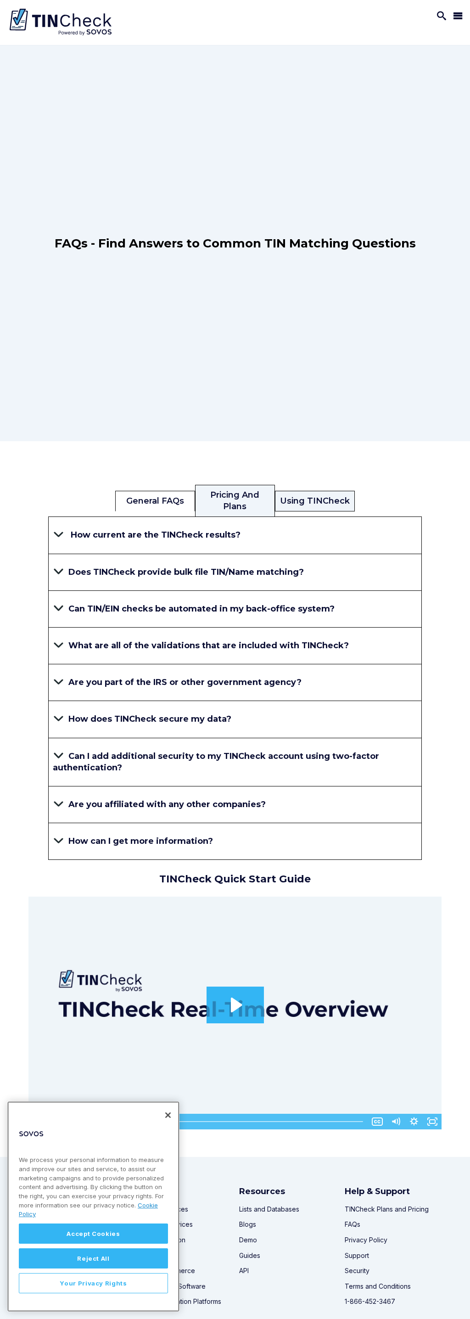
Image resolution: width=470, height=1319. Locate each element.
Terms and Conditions (378, 1286)
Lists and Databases (269, 1209)
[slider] (217, 1121)
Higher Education (159, 1240)
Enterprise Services (163, 1224)
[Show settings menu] (414, 1121)
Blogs (247, 1224)
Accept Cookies (93, 1233)
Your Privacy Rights (93, 1283)
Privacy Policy (366, 1240)
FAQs (352, 1224)
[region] (93, 1206)
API (244, 1270)
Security (357, 1270)
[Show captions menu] (377, 1121)
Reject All (93, 1258)
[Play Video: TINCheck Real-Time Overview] (235, 1005)
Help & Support (377, 1191)
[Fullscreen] (432, 1121)
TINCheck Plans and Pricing (387, 1209)
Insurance (148, 1255)
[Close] (168, 1115)
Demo (248, 1240)
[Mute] (395, 1121)
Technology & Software (170, 1286)
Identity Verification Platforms (177, 1301)
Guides (249, 1255)
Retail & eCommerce (164, 1270)
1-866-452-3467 (370, 1301)
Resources (262, 1191)
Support (357, 1255)
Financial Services (162, 1209)
